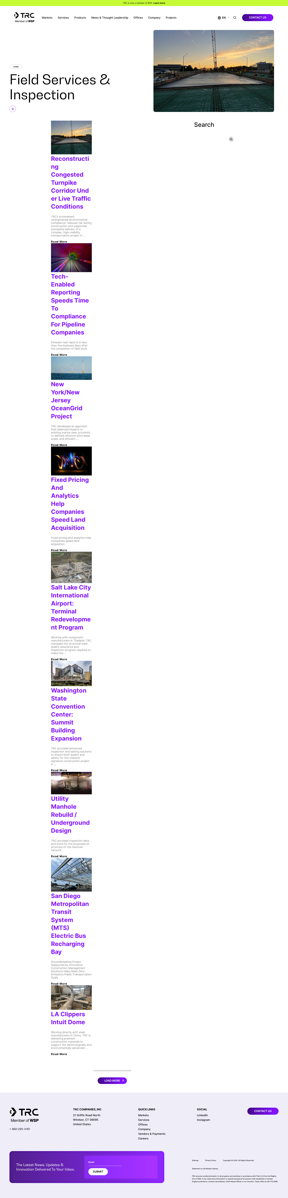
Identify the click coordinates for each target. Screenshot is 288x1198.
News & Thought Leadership (109, 17)
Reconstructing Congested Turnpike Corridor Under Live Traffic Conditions (71, 182)
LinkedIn (202, 1115)
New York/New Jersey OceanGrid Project (66, 400)
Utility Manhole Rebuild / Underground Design (70, 814)
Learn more (159, 3)
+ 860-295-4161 (19, 1129)
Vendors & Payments (151, 1133)
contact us (257, 17)
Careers (143, 1138)
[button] (221, 17)
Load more (112, 1080)
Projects (171, 17)
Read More (59, 241)
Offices (138, 17)
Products (80, 17)
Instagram (203, 1119)
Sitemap (195, 1160)
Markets (47, 17)
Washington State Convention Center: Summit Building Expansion (68, 714)
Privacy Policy (210, 1160)
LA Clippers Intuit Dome (68, 1018)
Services (63, 17)
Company (154, 17)
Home (16, 67)
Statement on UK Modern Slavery (205, 1169)
